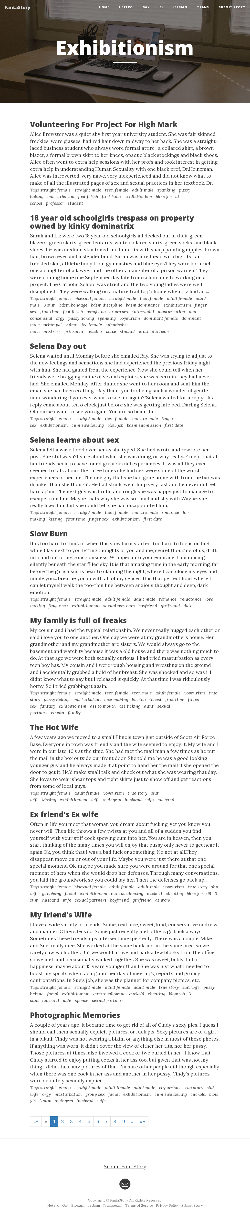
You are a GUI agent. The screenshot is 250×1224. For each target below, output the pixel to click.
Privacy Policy (167, 1205)
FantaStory (17, 7)
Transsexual (112, 1205)
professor (55, 203)
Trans (203, 7)
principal (52, 325)
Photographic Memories (75, 1015)
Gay (146, 7)
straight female (55, 190)
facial (70, 893)
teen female (116, 190)
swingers (112, 799)
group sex (119, 311)
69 (208, 893)
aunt (149, 706)
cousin (57, 712)
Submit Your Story (125, 1166)
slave (111, 331)
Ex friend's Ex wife (64, 814)
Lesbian (180, 7)
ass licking (129, 706)
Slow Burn (49, 534)
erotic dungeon (154, 331)
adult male (143, 190)
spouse (81, 1000)
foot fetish (88, 196)
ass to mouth (103, 706)
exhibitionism (138, 196)
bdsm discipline (106, 305)
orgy (60, 318)
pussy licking (81, 318)
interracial (143, 311)
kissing (55, 519)
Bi (161, 7)
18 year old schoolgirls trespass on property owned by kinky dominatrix (112, 222)
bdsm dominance (143, 305)
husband (133, 799)
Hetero (126, 7)
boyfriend (147, 605)
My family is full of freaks (78, 620)
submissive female (83, 325)
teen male (142, 693)
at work (162, 900)
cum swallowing (88, 425)
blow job (164, 196)
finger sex (99, 519)
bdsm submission (144, 425)
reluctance (191, 599)
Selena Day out (58, 346)
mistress (52, 331)
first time (111, 196)
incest (155, 699)
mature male (145, 418)
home (104, 7)
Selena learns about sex (74, 440)
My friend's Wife (61, 915)
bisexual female (90, 298)
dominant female (161, 318)
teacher (95, 331)
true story (137, 793)
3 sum (49, 305)
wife (95, 799)
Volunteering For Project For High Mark (103, 124)
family (74, 712)
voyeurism (129, 318)
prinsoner (74, 331)
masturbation (60, 196)
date (188, 605)
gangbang (96, 311)
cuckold (154, 893)
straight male (87, 190)
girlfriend (170, 605)
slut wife (191, 987)
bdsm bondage (73, 305)
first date (174, 425)
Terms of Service (139, 1205)
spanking (166, 190)
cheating (174, 893)
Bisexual (77, 1205)
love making (116, 699)
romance (170, 512)
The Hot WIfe (54, 727)
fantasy (47, 706)
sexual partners (119, 605)
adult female (179, 298)
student (75, 203)
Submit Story (232, 7)
